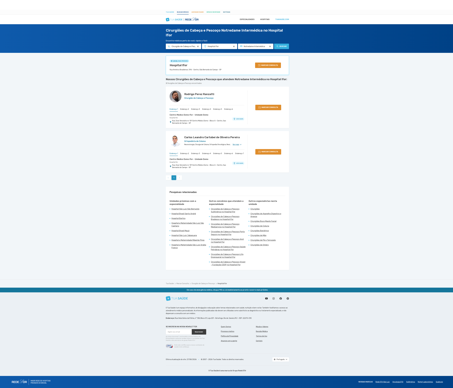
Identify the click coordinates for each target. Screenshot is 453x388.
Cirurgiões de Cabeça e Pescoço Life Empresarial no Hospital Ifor (227, 255)
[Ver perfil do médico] (175, 96)
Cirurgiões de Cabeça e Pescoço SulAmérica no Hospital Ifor (225, 210)
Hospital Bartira (178, 218)
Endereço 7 (239, 154)
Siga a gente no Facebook (280, 298)
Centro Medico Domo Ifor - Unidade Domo (189, 115)
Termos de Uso (261, 336)
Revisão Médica (262, 331)
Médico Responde (213, 12)
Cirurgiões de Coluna (259, 226)
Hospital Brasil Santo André (183, 214)
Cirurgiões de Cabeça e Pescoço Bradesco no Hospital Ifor (225, 217)
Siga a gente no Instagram (273, 298)
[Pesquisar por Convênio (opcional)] (270, 46)
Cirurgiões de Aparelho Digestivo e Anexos (265, 215)
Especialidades (247, 19)
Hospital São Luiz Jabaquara (184, 235)
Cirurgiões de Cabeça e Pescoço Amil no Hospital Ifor (227, 240)
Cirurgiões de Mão (258, 235)
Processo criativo (227, 331)
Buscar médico (183, 12)
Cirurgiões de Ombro (259, 245)
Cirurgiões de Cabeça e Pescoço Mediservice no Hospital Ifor (225, 225)
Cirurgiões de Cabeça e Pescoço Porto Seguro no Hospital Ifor (228, 233)
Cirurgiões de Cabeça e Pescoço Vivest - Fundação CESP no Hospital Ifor (228, 263)
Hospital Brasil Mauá (180, 231)
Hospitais (265, 19)
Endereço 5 (217, 109)
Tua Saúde (170, 12)
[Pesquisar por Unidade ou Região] (233, 46)
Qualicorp (439, 382)
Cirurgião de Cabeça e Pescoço (203, 284)
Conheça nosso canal (266, 298)
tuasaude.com (282, 19)
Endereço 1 (174, 109)
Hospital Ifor (178, 65)
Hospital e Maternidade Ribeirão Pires (187, 240)
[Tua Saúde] (177, 298)
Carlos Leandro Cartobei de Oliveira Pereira (212, 137)
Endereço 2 (184, 109)
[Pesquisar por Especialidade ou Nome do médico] (197, 46)
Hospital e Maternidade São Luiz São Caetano (187, 224)
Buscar (283, 46)
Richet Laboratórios (425, 382)
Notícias (226, 12)
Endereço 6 (228, 109)
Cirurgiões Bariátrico (259, 231)
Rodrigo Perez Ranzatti (199, 94)
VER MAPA (239, 119)
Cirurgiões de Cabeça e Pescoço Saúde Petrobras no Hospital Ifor (228, 248)
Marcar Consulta (182, 284)
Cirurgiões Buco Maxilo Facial (263, 221)
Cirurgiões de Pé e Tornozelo (263, 240)
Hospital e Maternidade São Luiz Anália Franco (188, 246)
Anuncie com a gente (229, 341)
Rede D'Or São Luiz (383, 382)
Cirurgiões (255, 209)
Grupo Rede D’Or (239, 371)
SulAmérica (410, 382)
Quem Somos (226, 327)
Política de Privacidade (229, 336)
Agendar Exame (198, 12)
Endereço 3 (195, 109)
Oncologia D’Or (397, 382)
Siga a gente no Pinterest (288, 298)
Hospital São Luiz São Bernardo (185, 209)
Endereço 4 (206, 109)
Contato (259, 341)
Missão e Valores (262, 327)
